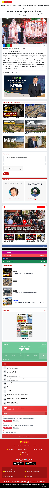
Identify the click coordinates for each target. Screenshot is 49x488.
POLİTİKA (9, 5)
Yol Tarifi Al (16, 420)
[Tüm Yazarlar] (45, 180)
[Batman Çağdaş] (7, 1)
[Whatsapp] (29, 460)
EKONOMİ (40, 5)
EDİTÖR (35, 198)
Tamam (44, 486)
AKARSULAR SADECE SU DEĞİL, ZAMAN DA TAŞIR (14, 183)
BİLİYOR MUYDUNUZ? (40, 481)
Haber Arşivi (29, 476)
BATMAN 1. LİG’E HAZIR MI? (35, 183)
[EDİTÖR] (35, 191)
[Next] (27, 460)
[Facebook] (17, 460)
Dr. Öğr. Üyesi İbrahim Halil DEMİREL (14, 199)
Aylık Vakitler (6, 359)
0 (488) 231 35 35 (8, 427)
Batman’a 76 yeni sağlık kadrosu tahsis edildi (25, 292)
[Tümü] (45, 265)
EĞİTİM (24, 5)
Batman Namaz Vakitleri (10, 471)
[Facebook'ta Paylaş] (4, 45)
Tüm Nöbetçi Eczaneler (25, 436)
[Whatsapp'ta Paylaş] (8, 45)
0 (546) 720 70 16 (8, 420)
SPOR (35, 5)
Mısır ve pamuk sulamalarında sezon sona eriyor (13, 148)
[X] (20, 460)
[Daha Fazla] (11, 45)
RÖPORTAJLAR (26, 482)
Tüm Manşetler (30, 474)
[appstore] (18, 463)
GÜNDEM (3, 5)
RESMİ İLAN (30, 5)
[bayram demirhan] (24, 86)
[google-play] (30, 463)
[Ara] (43, 1)
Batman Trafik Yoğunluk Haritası (33, 471)
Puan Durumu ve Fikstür (10, 474)
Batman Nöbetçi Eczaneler (10, 469)
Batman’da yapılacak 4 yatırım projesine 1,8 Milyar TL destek (28, 302)
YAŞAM (14, 5)
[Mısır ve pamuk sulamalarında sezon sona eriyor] (13, 142)
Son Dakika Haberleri (9, 476)
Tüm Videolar (41, 206)
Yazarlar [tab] (6, 180)
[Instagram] (22, 460)
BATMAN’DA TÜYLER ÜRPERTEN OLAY (11, 117)
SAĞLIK (19, 5)
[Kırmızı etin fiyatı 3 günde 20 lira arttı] (24, 31)
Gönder (6, 173)
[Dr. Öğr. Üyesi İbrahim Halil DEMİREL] (14, 191)
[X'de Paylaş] (6, 45)
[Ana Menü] (45, 1)
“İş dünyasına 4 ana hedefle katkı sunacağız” (34, 148)
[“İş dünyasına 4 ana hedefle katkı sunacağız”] (35, 142)
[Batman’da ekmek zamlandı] (35, 110)
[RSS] (32, 460)
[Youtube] (24, 460)
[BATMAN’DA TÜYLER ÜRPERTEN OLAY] (13, 110)
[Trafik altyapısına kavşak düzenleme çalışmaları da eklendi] (35, 125)
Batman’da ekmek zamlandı (31, 117)
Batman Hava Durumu (31, 469)
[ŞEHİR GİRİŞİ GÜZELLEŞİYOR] (13, 125)
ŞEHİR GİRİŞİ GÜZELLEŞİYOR (9, 132)
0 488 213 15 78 (25, 452)
